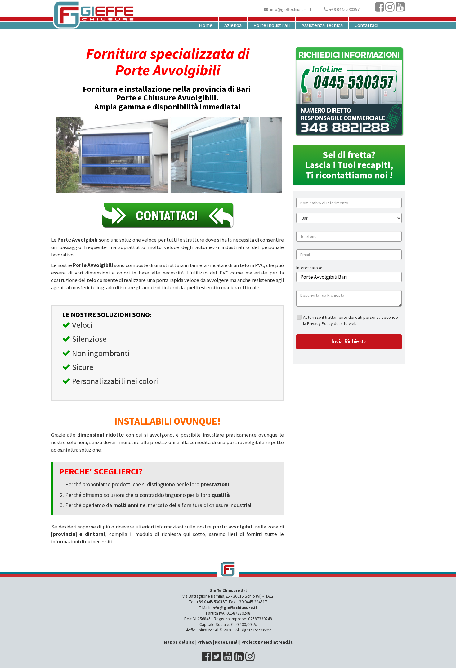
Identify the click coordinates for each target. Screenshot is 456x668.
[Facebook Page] (379, 9)
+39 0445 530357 (344, 9)
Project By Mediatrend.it (267, 642)
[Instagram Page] (390, 9)
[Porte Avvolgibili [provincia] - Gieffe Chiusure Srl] (228, 569)
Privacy (204, 642)
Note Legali (227, 642)
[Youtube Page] (400, 9)
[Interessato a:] (309, 272)
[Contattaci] (167, 214)
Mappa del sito (179, 642)
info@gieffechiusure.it (290, 9)
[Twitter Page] (216, 658)
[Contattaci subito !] (349, 91)
